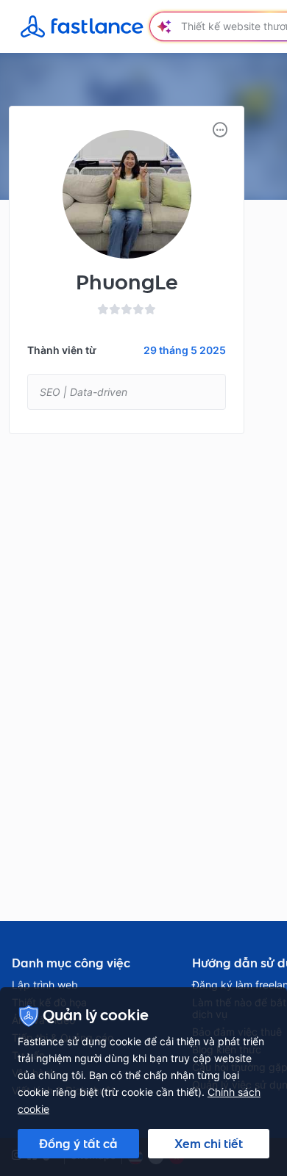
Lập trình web (45, 985)
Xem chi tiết (208, 1143)
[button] (220, 130)
